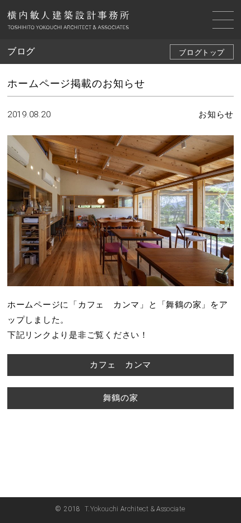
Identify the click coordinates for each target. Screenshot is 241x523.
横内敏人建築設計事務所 (68, 21)
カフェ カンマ (120, 365)
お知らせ (216, 114)
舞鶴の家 (120, 398)
